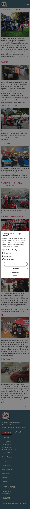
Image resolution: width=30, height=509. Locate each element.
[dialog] (15, 254)
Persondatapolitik (15, 246)
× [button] (26, 233)
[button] (15, 272)
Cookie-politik (15, 275)
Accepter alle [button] (15, 264)
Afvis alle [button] (16, 268)
